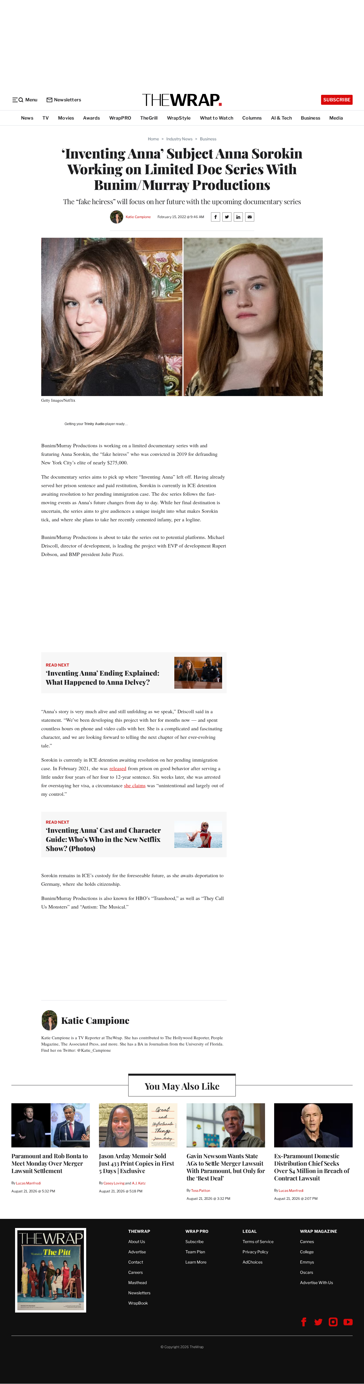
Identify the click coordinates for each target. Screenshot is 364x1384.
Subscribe (336, 99)
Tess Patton (200, 1190)
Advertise (137, 1251)
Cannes (307, 1241)
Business (310, 118)
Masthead (137, 1282)
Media (336, 118)
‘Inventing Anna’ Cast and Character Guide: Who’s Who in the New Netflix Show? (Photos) (103, 839)
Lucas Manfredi (28, 1183)
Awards (91, 118)
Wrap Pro (197, 1231)
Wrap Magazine (318, 1231)
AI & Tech (281, 118)
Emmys (307, 1262)
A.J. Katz (139, 1183)
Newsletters (67, 99)
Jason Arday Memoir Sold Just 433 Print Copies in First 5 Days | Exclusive (136, 1163)
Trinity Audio (94, 424)
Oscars (306, 1272)
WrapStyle (179, 118)
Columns (252, 118)
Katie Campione (138, 217)
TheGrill (149, 118)
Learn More (195, 1262)
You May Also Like (182, 1086)
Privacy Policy (255, 1251)
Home (153, 138)
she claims (135, 785)
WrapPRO (120, 118)
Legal (250, 1231)
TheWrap (139, 1231)
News (27, 118)
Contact (135, 1262)
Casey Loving (114, 1183)
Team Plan (195, 1251)
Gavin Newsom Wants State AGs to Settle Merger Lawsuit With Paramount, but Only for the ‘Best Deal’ (226, 1167)
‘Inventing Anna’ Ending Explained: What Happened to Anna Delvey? (102, 677)
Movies (66, 118)
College (307, 1251)
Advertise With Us (316, 1282)
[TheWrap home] (182, 100)
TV (45, 118)
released (117, 768)
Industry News (179, 138)
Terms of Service (258, 1241)
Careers (135, 1272)
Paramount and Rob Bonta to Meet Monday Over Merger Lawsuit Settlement (49, 1163)
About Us (136, 1241)
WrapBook (138, 1303)
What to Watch (216, 118)
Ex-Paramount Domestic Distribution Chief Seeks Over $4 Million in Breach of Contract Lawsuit (311, 1167)
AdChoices (252, 1262)
